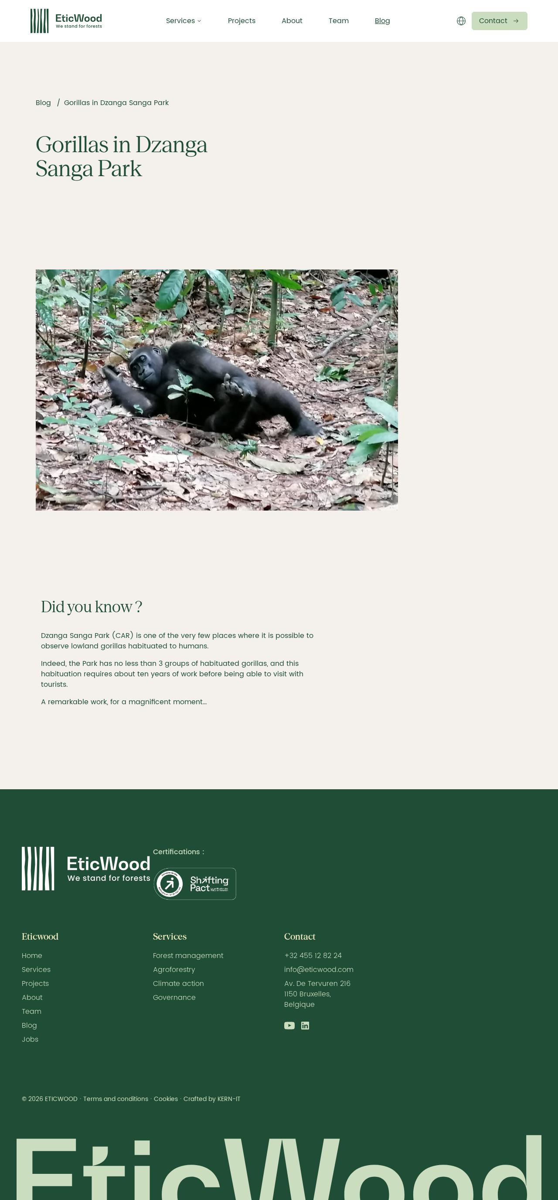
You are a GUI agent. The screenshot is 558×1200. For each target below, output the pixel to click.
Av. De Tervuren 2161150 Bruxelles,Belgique (317, 994)
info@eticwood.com (319, 969)
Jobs (30, 1039)
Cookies (166, 1099)
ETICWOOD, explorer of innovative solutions (86, 868)
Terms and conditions (115, 1099)
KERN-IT (229, 1099)
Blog (382, 21)
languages (461, 21)
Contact (493, 21)
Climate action (178, 983)
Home (32, 955)
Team (339, 21)
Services (36, 969)
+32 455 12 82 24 (313, 955)
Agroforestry (174, 969)
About (292, 21)
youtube (289, 1025)
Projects (241, 21)
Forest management (188, 955)
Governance (174, 997)
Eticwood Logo (66, 21)
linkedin (305, 1025)
